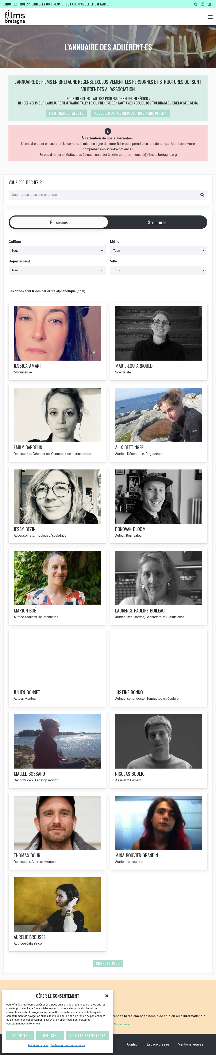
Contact (132, 1044)
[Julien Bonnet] (57, 667)
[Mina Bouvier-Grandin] (158, 831)
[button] (107, 996)
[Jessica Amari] (57, 341)
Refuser (50, 1035)
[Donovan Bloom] (158, 504)
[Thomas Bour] (57, 831)
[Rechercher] (202, 195)
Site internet (122, 1024)
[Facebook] (195, 4)
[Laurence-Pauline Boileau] (158, 586)
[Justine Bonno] (158, 667)
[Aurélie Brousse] (57, 912)
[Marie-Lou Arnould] (158, 341)
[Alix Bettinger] (158, 423)
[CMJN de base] (14, 16)
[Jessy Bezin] (57, 504)
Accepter (20, 1035)
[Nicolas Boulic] (158, 749)
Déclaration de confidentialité (68, 1045)
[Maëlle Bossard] (57, 749)
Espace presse (158, 1044)
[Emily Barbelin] (57, 423)
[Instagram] (202, 4)
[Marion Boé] (57, 586)
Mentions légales (38, 1045)
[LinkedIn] (209, 4)
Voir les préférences (87, 1035)
